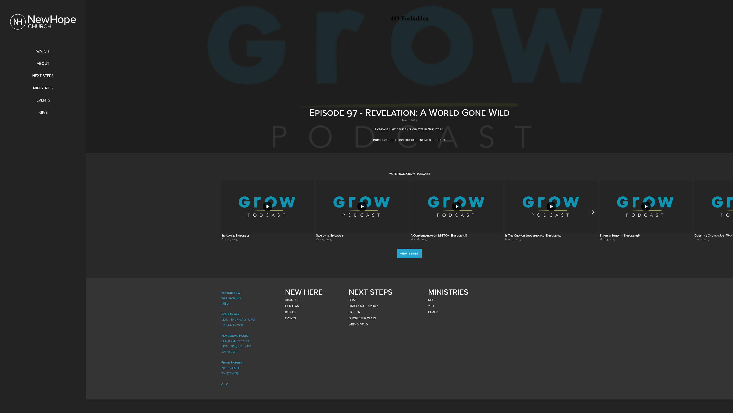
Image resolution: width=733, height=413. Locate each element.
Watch (43, 51)
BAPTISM (355, 312)
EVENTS (290, 318)
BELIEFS (290, 312)
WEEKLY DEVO (358, 324)
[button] (593, 212)
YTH (431, 306)
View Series (409, 253)
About (43, 63)
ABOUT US (292, 300)
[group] (267, 211)
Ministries (43, 88)
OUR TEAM (292, 306)
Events (43, 100)
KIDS (431, 300)
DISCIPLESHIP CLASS (362, 318)
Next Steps (43, 76)
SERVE (353, 300)
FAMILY (433, 312)
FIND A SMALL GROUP (363, 306)
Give (43, 112)
